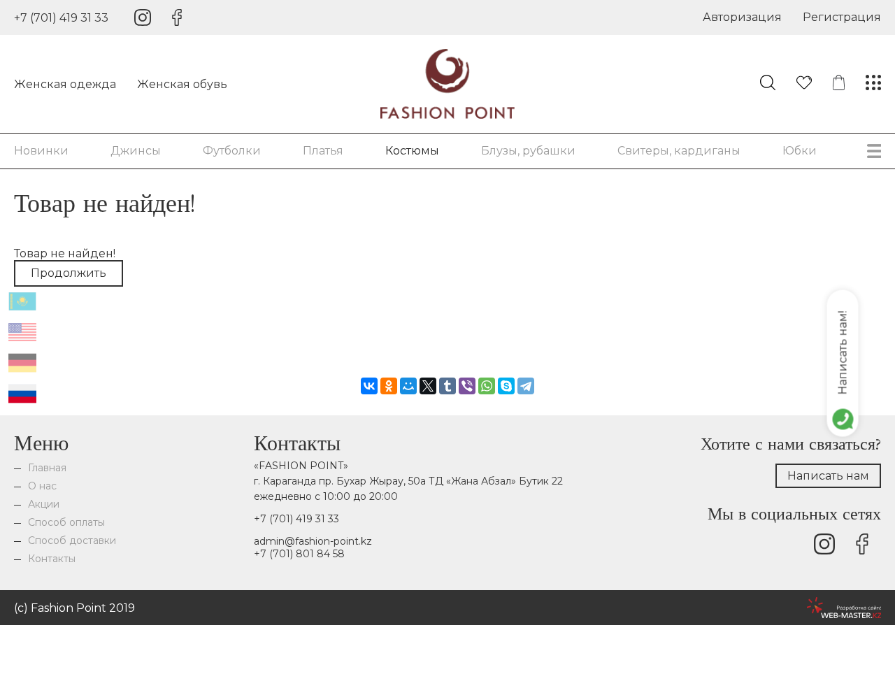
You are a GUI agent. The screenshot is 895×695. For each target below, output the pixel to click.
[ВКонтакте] (369, 386)
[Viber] (467, 386)
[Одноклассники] (388, 386)
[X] (428, 386)
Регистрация (842, 17)
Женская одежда (65, 84)
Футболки (232, 150)
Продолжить (68, 273)
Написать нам (828, 475)
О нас (42, 486)
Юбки (799, 150)
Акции (43, 504)
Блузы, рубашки (528, 150)
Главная (47, 467)
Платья (323, 150)
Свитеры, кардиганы (678, 150)
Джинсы (135, 150)
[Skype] (506, 386)
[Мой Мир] (408, 386)
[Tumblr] (447, 386)
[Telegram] (525, 386)
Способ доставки (72, 540)
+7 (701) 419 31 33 (61, 17)
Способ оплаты (66, 522)
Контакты (52, 558)
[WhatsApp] (486, 386)
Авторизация (742, 17)
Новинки (41, 150)
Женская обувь (182, 84)
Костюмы (412, 150)
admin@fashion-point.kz (313, 541)
